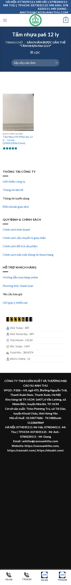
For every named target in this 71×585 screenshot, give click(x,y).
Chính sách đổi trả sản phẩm (20, 246)
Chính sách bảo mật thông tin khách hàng (28, 254)
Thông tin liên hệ (13, 190)
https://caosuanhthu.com (42, 445)
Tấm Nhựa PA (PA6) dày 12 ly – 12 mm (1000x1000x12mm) (18, 140)
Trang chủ (14, 42)
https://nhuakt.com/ (50, 450)
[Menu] (5, 20)
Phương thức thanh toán (18, 285)
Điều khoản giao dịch (16, 206)
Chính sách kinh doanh (16, 229)
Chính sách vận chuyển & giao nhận (24, 237)
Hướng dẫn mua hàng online (20, 277)
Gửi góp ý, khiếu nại (15, 302)
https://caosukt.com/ (21, 450)
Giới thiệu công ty (14, 181)
